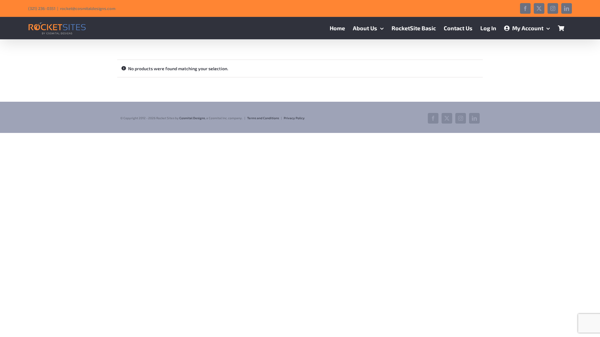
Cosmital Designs (192, 118)
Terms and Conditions (263, 118)
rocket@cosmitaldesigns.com (87, 8)
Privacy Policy (294, 118)
